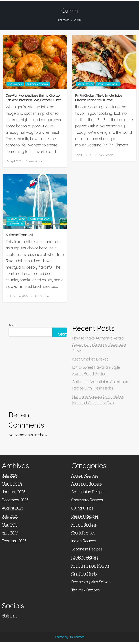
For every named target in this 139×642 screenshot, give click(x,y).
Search (12, 325)
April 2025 (10, 532)
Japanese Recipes (86, 549)
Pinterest (9, 615)
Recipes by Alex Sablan (37, 84)
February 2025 (14, 540)
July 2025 (10, 516)
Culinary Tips (82, 508)
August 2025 (12, 508)
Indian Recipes (83, 540)
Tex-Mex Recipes (16, 223)
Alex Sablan (36, 161)
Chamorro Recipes (87, 499)
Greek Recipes (83, 532)
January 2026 (13, 491)
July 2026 (10, 475)
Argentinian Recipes (88, 491)
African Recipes (85, 84)
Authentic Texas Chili (19, 235)
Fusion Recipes (84, 524)
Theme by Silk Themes (69, 637)
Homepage (63, 20)
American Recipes (16, 219)
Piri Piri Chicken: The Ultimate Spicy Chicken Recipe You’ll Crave (98, 97)
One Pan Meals (15, 84)
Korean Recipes (84, 557)
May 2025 (10, 524)
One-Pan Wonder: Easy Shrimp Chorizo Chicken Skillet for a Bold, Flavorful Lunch (33, 97)
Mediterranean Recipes (90, 565)
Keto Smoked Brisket (90, 359)
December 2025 (15, 499)
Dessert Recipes (84, 516)
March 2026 (12, 483)
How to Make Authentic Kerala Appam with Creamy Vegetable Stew (99, 344)
